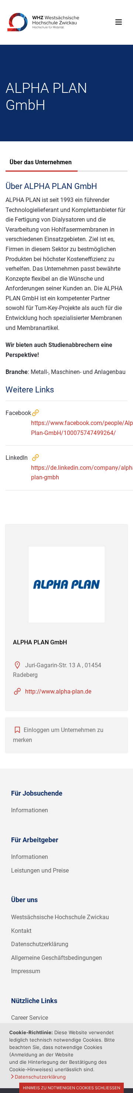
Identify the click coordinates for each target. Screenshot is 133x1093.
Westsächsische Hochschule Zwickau (60, 917)
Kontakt (21, 930)
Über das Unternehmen (41, 162)
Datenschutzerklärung (39, 944)
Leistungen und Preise (40, 870)
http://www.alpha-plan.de (58, 691)
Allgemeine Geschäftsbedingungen (56, 957)
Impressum (25, 971)
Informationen (29, 810)
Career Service (29, 1017)
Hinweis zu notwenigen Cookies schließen (71, 1087)
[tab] (41, 163)
